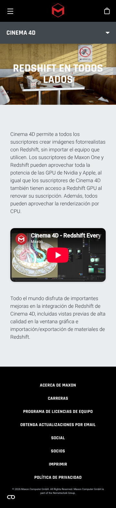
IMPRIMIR (58, 464)
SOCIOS (58, 451)
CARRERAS (58, 398)
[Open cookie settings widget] (11, 497)
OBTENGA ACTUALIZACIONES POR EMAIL (58, 425)
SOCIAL (58, 438)
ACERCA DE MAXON (58, 385)
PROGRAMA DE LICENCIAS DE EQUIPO (58, 411)
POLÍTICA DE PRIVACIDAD (58, 477)
